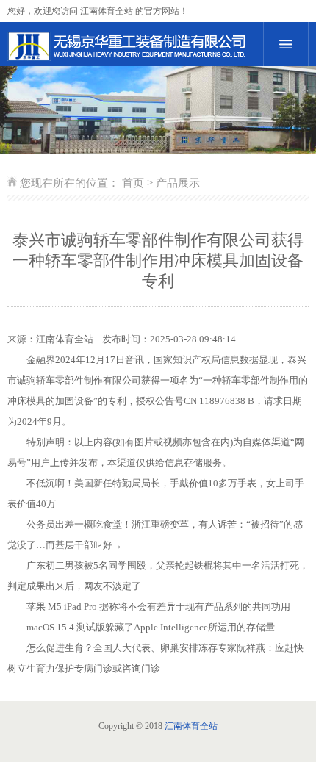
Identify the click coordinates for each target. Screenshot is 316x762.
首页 (133, 183)
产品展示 (178, 183)
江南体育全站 (64, 339)
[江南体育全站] (127, 46)
